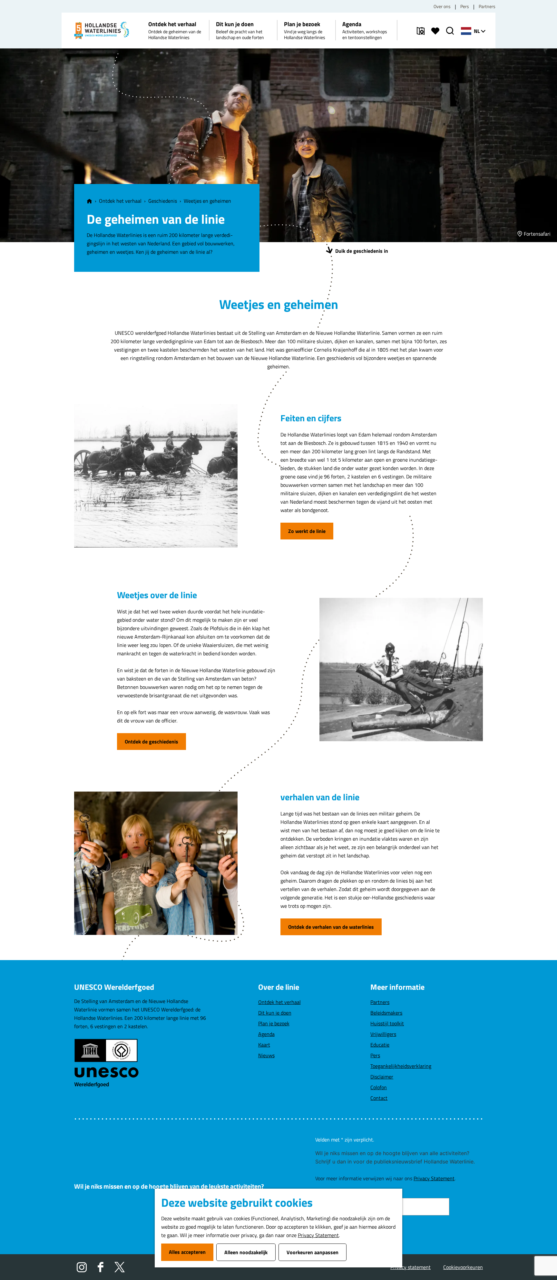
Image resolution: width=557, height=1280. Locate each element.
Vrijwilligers (383, 1034)
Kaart (264, 1045)
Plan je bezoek (273, 1023)
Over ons (442, 6)
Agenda (266, 1034)
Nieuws (266, 1055)
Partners (487, 6)
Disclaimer (381, 1076)
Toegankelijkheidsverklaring (400, 1066)
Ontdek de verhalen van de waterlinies (331, 927)
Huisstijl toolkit (387, 1023)
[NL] (466, 31)
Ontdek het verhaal (279, 1002)
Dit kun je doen (274, 1013)
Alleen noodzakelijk (246, 1252)
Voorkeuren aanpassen (312, 1252)
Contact (378, 1098)
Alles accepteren (187, 1252)
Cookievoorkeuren (463, 1267)
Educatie (379, 1045)
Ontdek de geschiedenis (151, 741)
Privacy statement (410, 1267)
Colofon (378, 1087)
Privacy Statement (318, 1235)
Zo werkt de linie (307, 531)
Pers (464, 6)
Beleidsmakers (386, 1013)
